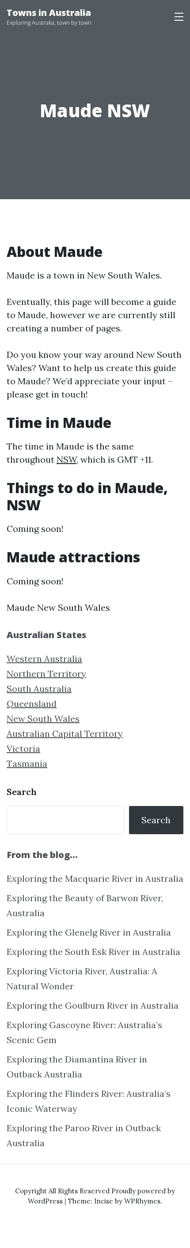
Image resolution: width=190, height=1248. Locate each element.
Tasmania (27, 763)
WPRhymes (142, 1201)
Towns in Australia (49, 13)
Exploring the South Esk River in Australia (93, 951)
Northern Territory (46, 673)
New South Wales (43, 718)
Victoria (23, 748)
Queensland (32, 703)
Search (22, 791)
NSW (66, 459)
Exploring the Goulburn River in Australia (93, 1005)
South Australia (39, 688)
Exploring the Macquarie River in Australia (95, 878)
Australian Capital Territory (65, 733)
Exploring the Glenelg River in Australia (89, 932)
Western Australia (44, 658)
